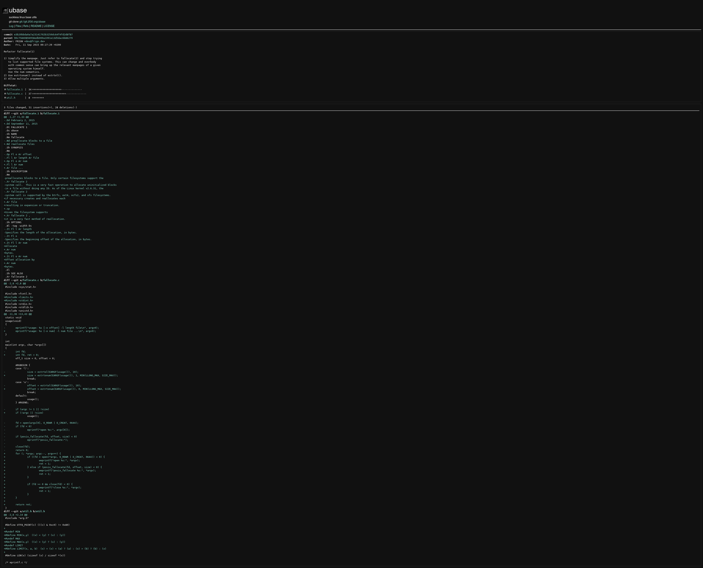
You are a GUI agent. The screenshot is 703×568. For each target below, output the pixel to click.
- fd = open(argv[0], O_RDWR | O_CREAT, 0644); (41, 422)
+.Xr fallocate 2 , (17, 215)
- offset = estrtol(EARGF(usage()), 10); (42, 385)
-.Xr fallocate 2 (15, 181)
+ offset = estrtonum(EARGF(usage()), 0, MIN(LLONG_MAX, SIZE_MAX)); (62, 389)
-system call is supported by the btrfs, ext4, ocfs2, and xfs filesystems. (57, 195)
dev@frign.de (34, 41)
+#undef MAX (12, 538)
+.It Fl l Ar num (15, 242)
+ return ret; (18, 504)
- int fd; (15, 351)
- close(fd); (17, 446)
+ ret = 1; (27, 463)
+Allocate (10, 246)
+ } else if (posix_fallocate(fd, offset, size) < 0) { (53, 467)
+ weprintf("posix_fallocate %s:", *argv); (50, 470)
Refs (26, 26)
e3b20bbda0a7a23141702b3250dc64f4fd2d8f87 (43, 34)
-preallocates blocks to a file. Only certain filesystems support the (53, 178)
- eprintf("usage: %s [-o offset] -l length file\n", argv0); (51, 327)
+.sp (7, 208)
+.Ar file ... (13, 167)
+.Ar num (10, 249)
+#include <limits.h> (18, 297)
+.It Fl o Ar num (15, 256)
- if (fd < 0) (18, 426)
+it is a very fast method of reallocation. (34, 219)
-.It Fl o (10, 236)
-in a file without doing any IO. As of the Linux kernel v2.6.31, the (53, 188)
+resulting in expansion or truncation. (31, 205)
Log (11, 26)
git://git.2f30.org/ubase (32, 21)
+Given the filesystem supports (26, 212)
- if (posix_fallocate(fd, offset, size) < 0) (40, 436)
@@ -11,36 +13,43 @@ (18, 314)
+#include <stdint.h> (18, 300)
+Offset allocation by (19, 259)
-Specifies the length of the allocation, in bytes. (40, 232)
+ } (16, 477)
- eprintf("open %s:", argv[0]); (37, 429)
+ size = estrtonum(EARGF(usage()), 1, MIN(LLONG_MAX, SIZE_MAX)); (61, 375)
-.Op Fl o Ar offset (18, 154)
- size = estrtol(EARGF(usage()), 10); (41, 372)
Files (18, 26)
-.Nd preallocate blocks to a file (28, 140)
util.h (11, 97)
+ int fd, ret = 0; (21, 355)
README (36, 26)
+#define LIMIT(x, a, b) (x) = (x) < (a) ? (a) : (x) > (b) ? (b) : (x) (55, 548)
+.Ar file (10, 202)
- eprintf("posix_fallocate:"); (36, 440)
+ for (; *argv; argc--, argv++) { (32, 453)
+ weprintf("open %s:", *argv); (42, 460)
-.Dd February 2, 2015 (19, 120)
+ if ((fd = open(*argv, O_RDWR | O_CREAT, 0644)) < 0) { (54, 457)
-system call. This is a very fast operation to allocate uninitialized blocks (60, 185)
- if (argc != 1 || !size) (26, 409)
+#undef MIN (12, 531)
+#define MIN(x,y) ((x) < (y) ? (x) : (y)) (34, 535)
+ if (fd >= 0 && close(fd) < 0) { (38, 484)
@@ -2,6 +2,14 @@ (15, 514)
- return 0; (16, 450)
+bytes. (9, 252)
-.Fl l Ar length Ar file (21, 157)
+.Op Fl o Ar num (15, 161)
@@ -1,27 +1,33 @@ (16, 117)
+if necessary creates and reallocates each (34, 198)
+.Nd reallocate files (19, 144)
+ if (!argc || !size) (23, 412)
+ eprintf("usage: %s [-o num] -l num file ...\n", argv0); (50, 331)
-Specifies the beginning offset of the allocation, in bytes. (48, 239)
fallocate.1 (15, 89)
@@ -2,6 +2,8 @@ (15, 283)
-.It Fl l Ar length (18, 229)
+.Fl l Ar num (13, 164)
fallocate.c (15, 93)
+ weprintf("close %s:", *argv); (42, 487)
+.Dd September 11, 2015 (21, 123)
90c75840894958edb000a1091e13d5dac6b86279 (43, 38)
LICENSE (49, 26)
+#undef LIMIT (13, 545)
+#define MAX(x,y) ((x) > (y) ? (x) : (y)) (34, 542)
